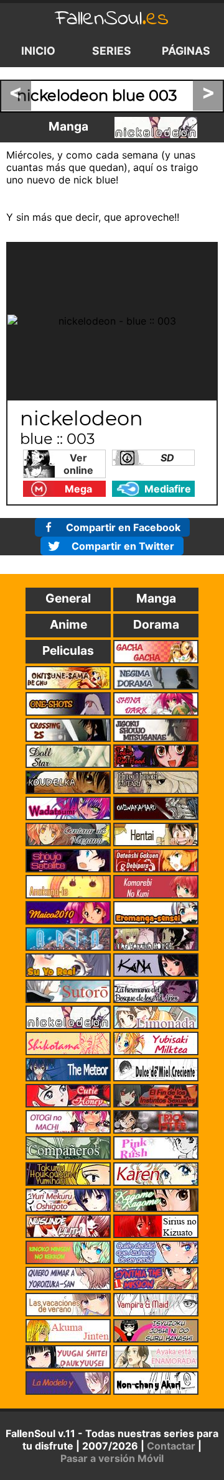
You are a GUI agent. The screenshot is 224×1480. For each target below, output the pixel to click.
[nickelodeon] (155, 127)
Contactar (171, 1446)
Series (111, 50)
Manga (68, 126)
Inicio (38, 50)
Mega (78, 489)
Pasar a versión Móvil (112, 1458)
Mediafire (167, 489)
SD (167, 457)
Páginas (186, 50)
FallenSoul (112, 19)
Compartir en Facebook (123, 527)
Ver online (78, 463)
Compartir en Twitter (123, 546)
